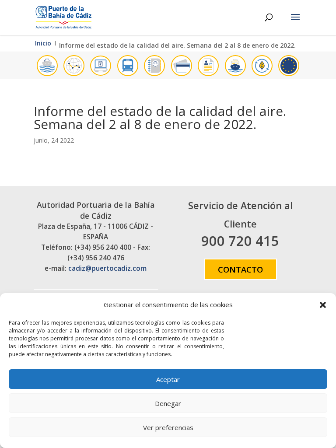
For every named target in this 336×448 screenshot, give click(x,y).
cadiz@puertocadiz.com (107, 268)
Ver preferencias (168, 427)
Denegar (168, 403)
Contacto (240, 269)
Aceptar (168, 379)
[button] (322, 305)
